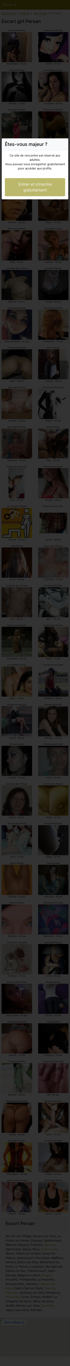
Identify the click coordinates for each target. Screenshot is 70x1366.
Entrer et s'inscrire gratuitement (35, 187)
